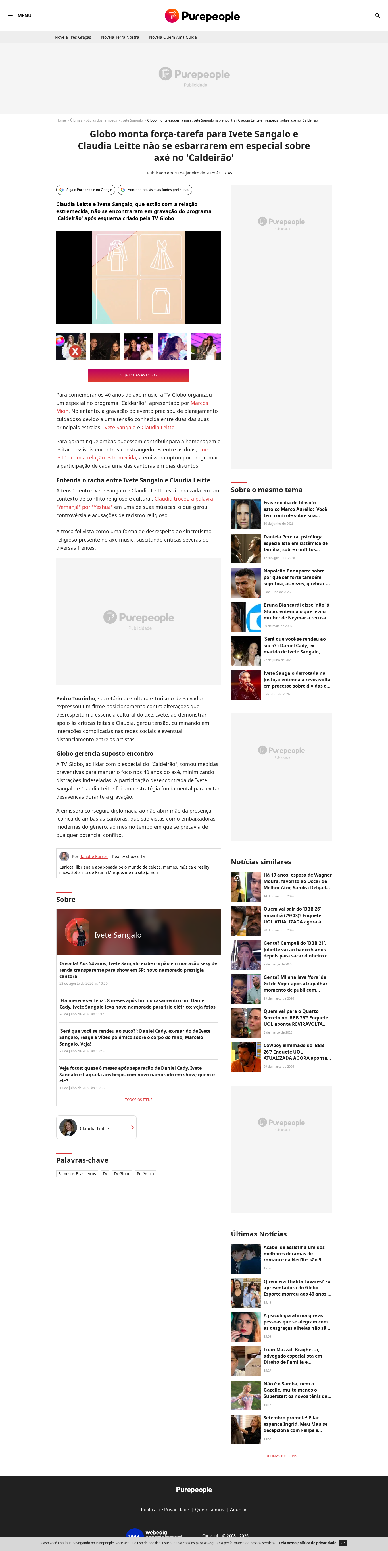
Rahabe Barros (94, 856)
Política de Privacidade (165, 1509)
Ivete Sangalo (132, 120)
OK (343, 1542)
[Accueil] (202, 16)
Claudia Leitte (157, 427)
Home (61, 120)
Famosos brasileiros (77, 1173)
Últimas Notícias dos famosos (93, 120)
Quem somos (209, 1509)
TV (105, 1173)
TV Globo (122, 1173)
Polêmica (145, 1173)
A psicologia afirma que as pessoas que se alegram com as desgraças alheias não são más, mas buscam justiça (296, 1325)
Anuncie (238, 1509)
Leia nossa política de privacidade (307, 1542)
